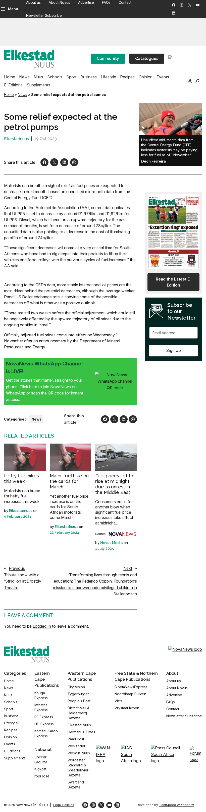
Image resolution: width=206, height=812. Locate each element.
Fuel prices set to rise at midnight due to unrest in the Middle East (114, 484)
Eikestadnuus (16, 139)
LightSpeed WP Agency (176, 805)
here (33, 386)
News (22, 94)
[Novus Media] (122, 534)
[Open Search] (197, 80)
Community (108, 58)
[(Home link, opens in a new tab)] (26, 654)
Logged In (42, 626)
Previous (17, 568)
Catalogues (146, 58)
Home (9, 94)
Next (127, 568)
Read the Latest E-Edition (173, 282)
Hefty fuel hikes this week (21, 478)
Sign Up (173, 350)
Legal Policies (63, 805)
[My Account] (190, 81)
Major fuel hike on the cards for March (69, 481)
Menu (13, 9)
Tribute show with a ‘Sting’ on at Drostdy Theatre (22, 581)
